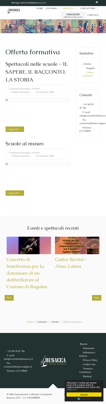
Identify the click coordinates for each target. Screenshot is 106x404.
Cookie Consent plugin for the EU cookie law (84, 399)
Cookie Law (89, 364)
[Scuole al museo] (38, 174)
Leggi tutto (72, 389)
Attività (87, 64)
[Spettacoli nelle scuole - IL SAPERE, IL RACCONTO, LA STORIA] (38, 111)
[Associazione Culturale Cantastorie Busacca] (13, 10)
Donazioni (88, 348)
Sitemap (87, 376)
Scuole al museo (25, 143)
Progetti (90, 68)
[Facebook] (96, 2)
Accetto (84, 394)
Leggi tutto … (15, 129)
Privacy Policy (90, 360)
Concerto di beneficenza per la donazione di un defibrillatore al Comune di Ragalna (27, 273)
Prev (9, 297)
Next (96, 297)
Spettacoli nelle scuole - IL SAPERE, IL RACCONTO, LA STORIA (37, 72)
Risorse (83, 344)
